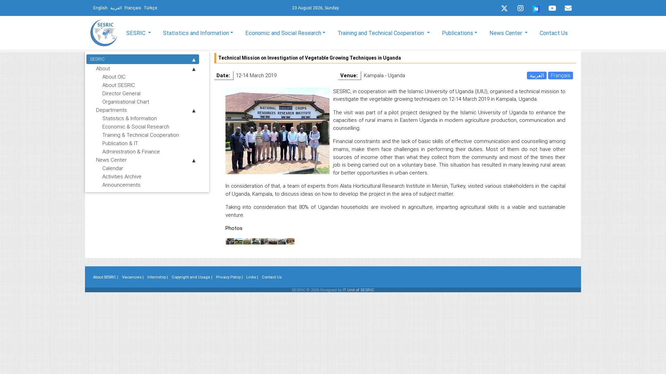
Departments (111, 110)
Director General (121, 93)
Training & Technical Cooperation (140, 135)
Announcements (121, 184)
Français (560, 75)
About (103, 68)
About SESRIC (118, 85)
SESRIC (97, 59)
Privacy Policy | (229, 277)
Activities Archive (122, 176)
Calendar (112, 168)
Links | (252, 277)
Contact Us (554, 32)
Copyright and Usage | (192, 277)
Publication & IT (120, 143)
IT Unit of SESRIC (358, 289)
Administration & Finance (131, 151)
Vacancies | (133, 277)
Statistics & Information (129, 118)
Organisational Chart (125, 101)
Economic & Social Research (135, 126)
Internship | (157, 277)
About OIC (114, 76)
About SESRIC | (105, 277)
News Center (111, 160)
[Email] (568, 8)
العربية (537, 75)
